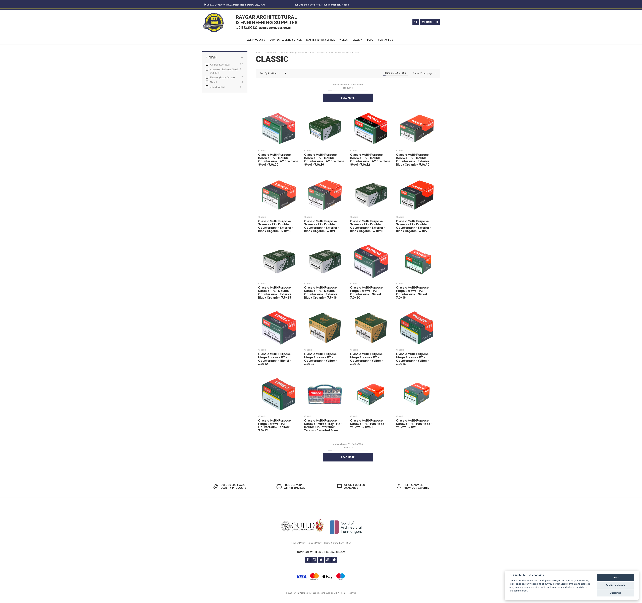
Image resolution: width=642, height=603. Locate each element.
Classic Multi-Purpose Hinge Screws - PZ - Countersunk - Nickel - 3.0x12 (278, 328)
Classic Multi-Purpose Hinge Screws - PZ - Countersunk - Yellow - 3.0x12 (278, 394)
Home (258, 52)
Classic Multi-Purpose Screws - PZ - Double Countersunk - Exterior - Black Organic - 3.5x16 (324, 261)
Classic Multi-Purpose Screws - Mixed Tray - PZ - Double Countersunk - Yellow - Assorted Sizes (324, 394)
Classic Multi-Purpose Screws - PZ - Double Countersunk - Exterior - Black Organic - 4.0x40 (324, 195)
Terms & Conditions (334, 543)
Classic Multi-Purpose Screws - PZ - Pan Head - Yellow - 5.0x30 (416, 394)
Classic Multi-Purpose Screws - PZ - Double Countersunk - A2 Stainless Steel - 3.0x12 (370, 128)
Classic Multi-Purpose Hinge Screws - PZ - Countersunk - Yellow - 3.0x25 (324, 328)
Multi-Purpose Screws (339, 52)
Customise (615, 592)
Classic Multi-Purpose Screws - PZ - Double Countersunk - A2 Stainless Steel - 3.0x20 (278, 128)
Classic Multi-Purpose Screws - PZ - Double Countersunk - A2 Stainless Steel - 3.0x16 (324, 128)
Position (272, 73)
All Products (270, 52)
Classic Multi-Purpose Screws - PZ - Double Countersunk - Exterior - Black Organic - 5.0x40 (416, 128)
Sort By (264, 73)
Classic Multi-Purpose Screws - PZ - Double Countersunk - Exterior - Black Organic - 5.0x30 (278, 195)
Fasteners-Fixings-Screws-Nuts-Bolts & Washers (303, 52)
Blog (348, 543)
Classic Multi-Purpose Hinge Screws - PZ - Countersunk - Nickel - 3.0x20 (370, 261)
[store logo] (213, 22)
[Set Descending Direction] (286, 73)
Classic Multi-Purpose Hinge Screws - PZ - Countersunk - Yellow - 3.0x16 (416, 328)
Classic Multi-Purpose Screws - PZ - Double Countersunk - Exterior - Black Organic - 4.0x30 (370, 195)
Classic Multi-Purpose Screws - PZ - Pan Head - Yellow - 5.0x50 (370, 394)
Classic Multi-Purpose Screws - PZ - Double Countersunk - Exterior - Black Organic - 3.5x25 (278, 261)
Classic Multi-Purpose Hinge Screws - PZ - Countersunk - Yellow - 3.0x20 (370, 328)
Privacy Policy (298, 543)
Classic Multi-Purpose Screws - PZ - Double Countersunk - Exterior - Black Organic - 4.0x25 (416, 195)
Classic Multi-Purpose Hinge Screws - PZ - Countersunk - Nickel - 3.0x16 (416, 261)
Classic (262, 150)
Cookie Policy (315, 543)
